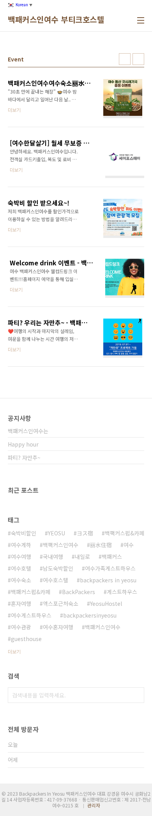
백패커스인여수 (102, 627)
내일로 (82, 556)
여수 (129, 545)
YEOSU (56, 533)
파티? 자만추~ (24, 457)
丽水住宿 (101, 545)
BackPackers (78, 592)
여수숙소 (21, 580)
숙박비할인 (23, 533)
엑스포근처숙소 (60, 603)
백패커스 (112, 556)
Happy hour (23, 444)
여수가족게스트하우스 (110, 568)
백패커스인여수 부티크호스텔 (56, 19)
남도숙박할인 (58, 568)
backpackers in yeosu (108, 580)
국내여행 (53, 556)
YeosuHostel (106, 603)
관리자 (93, 805)
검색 (136, 695)
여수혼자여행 (58, 627)
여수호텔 (21, 568)
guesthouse (26, 639)
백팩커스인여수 (60, 545)
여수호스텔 (55, 580)
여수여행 (21, 556)
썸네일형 (125, 59)
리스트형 (138, 59)
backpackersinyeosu (90, 615)
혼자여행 (21, 603)
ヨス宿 (85, 533)
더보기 (14, 651)
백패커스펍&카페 (30, 592)
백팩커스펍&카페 (124, 533)
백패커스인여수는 (28, 431)
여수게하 (21, 545)
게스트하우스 (122, 592)
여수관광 (21, 627)
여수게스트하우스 (31, 615)
